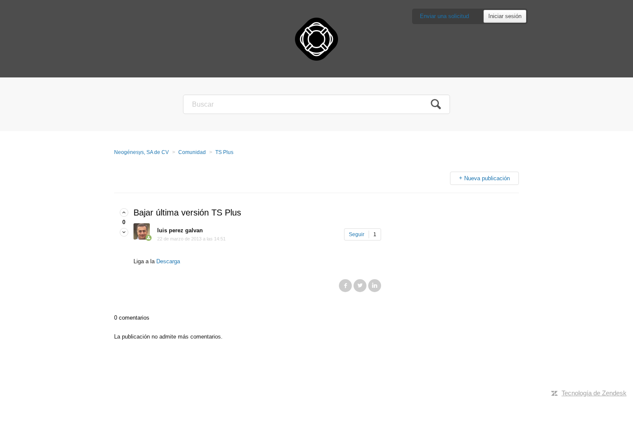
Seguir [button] (356, 234)
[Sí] (124, 212)
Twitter (360, 285)
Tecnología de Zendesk (594, 393)
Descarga (168, 261)
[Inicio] (316, 38)
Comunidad (192, 152)
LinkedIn (374, 285)
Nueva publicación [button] (487, 178)
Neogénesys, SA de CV (141, 152)
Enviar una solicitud (444, 16)
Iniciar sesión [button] (504, 16)
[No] (124, 232)
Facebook (345, 285)
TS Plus (224, 152)
